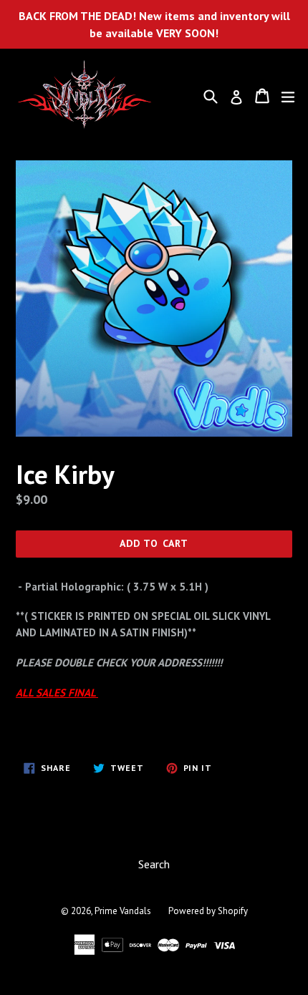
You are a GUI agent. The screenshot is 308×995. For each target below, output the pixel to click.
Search (154, 864)
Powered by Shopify (208, 911)
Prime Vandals (123, 911)
